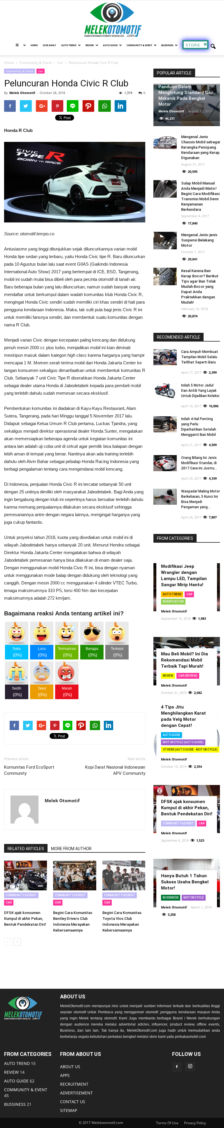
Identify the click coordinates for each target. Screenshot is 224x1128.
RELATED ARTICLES (26, 848)
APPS (65, 1075)
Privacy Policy (195, 1122)
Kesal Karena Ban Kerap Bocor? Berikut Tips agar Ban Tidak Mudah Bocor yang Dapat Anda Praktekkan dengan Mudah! (199, 286)
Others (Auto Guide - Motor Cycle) (190, 749)
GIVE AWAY (49, 45)
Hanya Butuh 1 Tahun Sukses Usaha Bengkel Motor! (185, 882)
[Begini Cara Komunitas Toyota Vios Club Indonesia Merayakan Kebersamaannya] (123, 875)
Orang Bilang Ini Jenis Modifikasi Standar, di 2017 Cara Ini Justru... (199, 463)
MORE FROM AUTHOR (71, 848)
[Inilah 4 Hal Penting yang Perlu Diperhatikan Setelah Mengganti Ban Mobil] (165, 424)
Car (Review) (187, 675)
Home (34, 45)
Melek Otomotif (22, 92)
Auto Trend (172, 594)
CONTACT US (72, 1101)
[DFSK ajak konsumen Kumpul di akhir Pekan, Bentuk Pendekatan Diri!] (25, 875)
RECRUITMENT (74, 1084)
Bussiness (167, 45)
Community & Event (19, 71)
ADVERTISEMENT (76, 1093)
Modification (173, 601)
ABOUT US (70, 1066)
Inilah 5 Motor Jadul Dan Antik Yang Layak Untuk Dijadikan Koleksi (200, 390)
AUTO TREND (68, 45)
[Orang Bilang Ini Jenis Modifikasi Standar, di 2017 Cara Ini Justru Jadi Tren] (165, 463)
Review (168, 675)
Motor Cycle (193, 897)
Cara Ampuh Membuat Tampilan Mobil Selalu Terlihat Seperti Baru (199, 357)
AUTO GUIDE (110, 45)
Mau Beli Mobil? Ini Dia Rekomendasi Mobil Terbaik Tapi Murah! (184, 660)
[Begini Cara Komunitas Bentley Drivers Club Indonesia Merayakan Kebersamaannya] (74, 875)
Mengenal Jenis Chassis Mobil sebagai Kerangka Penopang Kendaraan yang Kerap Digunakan (200, 147)
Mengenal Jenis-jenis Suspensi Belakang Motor (199, 240)
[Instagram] (190, 1066)
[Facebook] (176, 1067)
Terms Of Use (167, 1122)
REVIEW (89, 45)
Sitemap (68, 1110)
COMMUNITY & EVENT (139, 45)
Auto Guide (171, 735)
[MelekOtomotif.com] (112, 19)
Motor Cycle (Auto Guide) (183, 742)
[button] (213, 47)
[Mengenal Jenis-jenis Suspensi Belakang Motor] (165, 240)
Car (40, 71)
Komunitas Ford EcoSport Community (29, 770)
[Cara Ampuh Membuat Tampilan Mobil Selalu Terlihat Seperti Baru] (165, 357)
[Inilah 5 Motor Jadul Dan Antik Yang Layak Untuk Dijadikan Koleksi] (165, 391)
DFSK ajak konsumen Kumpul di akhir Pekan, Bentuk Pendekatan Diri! (25, 919)
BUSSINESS (15, 1104)
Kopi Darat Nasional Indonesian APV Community (115, 770)
